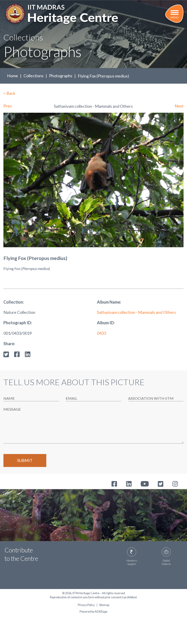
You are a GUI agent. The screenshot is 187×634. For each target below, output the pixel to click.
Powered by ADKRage (93, 611)
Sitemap (104, 605)
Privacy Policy (86, 605)
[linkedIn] (27, 353)
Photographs (60, 75)
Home (12, 75)
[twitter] (6, 353)
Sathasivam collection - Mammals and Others (136, 312)
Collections (33, 75)
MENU (174, 17)
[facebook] (17, 353)
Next (179, 105)
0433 (101, 333)
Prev (7, 105)
